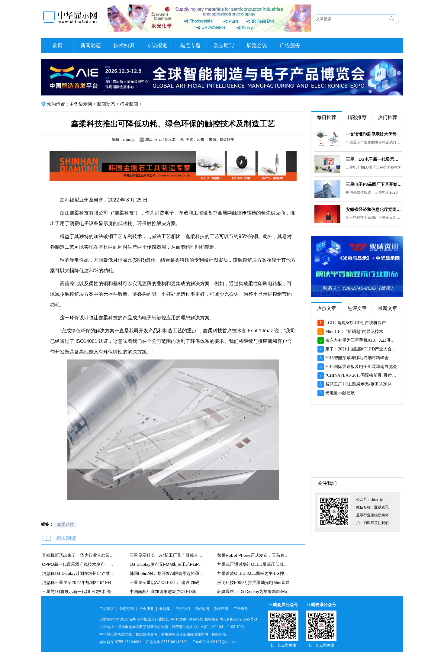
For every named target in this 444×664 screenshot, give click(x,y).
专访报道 (157, 45)
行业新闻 (129, 104)
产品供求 (106, 609)
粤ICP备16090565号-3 (238, 619)
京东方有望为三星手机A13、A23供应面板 (358, 340)
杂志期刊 (223, 45)
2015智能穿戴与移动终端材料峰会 (354, 358)
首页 (57, 45)
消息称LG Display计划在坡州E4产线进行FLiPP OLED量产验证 (79, 573)
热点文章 (326, 308)
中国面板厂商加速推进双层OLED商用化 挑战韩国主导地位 (167, 591)
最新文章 (387, 308)
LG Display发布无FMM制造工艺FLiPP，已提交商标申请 (167, 564)
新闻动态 (90, 45)
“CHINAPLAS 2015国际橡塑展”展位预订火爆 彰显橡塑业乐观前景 (358, 375)
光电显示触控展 (337, 393)
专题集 (164, 609)
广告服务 (290, 45)
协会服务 (146, 609)
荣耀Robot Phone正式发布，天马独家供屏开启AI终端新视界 (254, 555)
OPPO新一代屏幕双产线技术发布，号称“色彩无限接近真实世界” (79, 564)
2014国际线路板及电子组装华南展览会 (358, 366)
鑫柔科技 (65, 524)
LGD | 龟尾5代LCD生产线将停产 (353, 323)
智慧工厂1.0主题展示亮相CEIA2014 (355, 384)
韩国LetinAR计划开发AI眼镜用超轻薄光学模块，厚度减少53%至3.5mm (167, 573)
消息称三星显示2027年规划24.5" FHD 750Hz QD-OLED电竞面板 (79, 582)
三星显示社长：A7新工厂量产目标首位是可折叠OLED (167, 555)
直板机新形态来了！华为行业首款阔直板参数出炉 (79, 555)
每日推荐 (326, 117)
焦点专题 (190, 45)
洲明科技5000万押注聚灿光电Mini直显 (253, 582)
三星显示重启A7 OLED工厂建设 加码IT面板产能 (167, 582)
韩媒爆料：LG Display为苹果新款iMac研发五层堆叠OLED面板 (254, 591)
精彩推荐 (357, 117)
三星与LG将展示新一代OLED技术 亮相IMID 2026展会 (79, 591)
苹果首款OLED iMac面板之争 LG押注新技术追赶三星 (254, 573)
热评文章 (357, 308)
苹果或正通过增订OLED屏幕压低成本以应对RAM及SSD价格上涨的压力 (254, 564)
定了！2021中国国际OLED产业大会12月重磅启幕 (358, 349)
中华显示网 (80, 104)
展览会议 (256, 45)
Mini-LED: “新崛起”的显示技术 (351, 331)
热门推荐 (387, 117)
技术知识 (124, 45)
